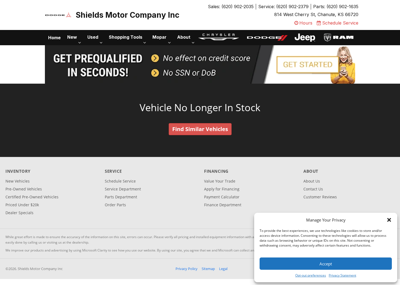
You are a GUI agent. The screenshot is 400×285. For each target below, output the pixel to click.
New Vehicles (17, 181)
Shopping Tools (125, 37)
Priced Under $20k (22, 204)
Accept (325, 263)
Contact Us (313, 189)
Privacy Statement (342, 275)
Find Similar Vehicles (200, 129)
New (72, 37)
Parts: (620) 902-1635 (335, 6)
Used (92, 37)
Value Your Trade (219, 181)
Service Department (123, 189)
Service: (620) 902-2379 (283, 6)
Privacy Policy (187, 268)
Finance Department (222, 204)
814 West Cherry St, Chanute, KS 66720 (316, 14)
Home (54, 37)
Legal (223, 268)
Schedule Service (120, 181)
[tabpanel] (200, 64)
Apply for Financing (221, 189)
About (183, 37)
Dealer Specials (19, 212)
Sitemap (208, 268)
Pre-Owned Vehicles (23, 189)
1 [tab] (200, 78)
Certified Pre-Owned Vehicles (32, 196)
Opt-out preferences (310, 275)
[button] (389, 220)
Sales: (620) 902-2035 (231, 6)
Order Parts (115, 204)
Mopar (159, 37)
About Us (311, 181)
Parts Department (121, 196)
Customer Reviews (320, 196)
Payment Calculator (221, 196)
